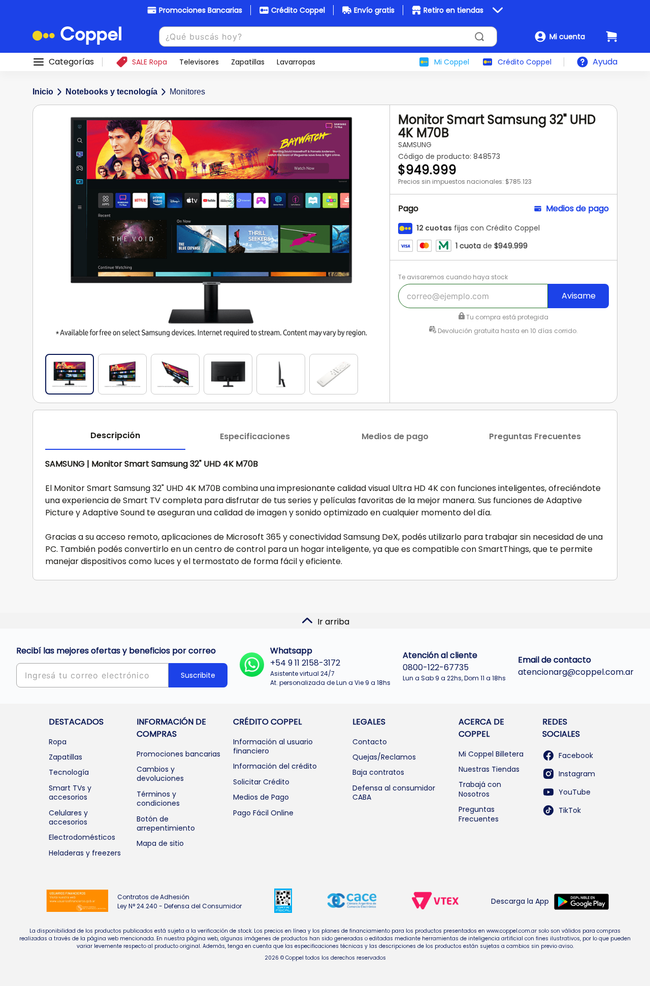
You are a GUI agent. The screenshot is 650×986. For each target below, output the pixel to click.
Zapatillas (65, 757)
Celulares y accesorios (68, 817)
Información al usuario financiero (273, 746)
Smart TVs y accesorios (70, 792)
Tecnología (69, 772)
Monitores (187, 91)
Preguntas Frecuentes (479, 814)
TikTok (570, 810)
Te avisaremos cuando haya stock (453, 277)
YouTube (575, 792)
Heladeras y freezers (85, 853)
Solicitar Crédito (261, 782)
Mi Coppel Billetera (491, 754)
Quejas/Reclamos (384, 757)
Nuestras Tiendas (489, 769)
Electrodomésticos (82, 837)
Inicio (42, 91)
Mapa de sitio (160, 843)
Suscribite (198, 675)
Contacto (369, 742)
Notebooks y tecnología (111, 91)
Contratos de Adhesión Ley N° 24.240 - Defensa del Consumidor (179, 901)
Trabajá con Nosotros (480, 789)
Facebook (576, 755)
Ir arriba (333, 622)
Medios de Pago (261, 797)
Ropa (58, 742)
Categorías (71, 62)
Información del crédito (275, 766)
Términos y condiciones (158, 798)
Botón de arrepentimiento (166, 823)
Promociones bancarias (178, 754)
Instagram (577, 774)
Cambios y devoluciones (160, 773)
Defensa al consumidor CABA (393, 792)
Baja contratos (378, 772)
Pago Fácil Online (263, 813)
